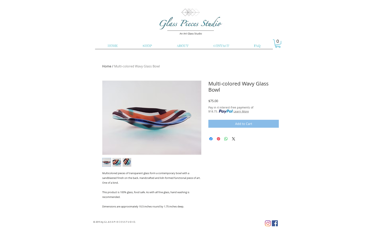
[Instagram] (268, 223)
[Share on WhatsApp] (226, 138)
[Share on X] (233, 138)
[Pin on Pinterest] (218, 138)
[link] (278, 43)
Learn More (241, 111)
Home (106, 66)
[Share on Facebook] (211, 138)
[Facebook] (275, 223)
